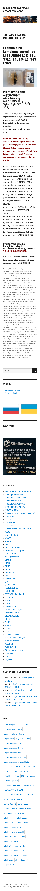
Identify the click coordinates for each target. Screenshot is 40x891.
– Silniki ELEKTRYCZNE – (16, 498)
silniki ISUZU (9, 822)
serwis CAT (28, 794)
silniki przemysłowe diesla (21, 322)
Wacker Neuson (12, 641)
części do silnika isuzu (13, 729)
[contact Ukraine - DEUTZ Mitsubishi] (29, 409)
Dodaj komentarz (22, 357)
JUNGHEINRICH (12, 588)
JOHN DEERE (11, 585)
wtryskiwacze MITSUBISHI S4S (13, 355)
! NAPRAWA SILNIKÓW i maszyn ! (20, 513)
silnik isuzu (8, 860)
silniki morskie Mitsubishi (14, 832)
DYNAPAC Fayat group (15, 550)
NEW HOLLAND (12, 616)
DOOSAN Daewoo (13, 547)
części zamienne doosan (14, 748)
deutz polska (16, 766)
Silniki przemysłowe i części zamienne (16, 9)
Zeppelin (9, 659)
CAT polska (24, 724)
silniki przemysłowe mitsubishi (16, 855)
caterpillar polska (10, 724)
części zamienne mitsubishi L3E (25, 287)
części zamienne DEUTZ (14, 743)
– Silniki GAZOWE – (14, 501)
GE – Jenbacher (12, 557)
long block (24, 771)
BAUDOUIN (10, 522)
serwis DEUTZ (10, 804)
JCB (6, 582)
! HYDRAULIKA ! (12, 510)
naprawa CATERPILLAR (14, 790)
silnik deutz (19, 813)
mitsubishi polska (14, 313)
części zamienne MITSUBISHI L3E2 (15, 290)
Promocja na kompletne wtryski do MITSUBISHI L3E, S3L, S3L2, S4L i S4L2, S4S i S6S (19, 55)
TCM (7, 631)
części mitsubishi (20, 273)
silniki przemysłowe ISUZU (14, 850)
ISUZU (8, 575)
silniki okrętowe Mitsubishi (19, 320)
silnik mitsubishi (21, 860)
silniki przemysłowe (12, 841)
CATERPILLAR (11, 535)
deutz (6, 766)
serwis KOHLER (10, 808)
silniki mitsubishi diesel (13, 827)
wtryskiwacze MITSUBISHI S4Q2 (18, 353)
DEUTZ (8, 544)
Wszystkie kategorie (19, 271)
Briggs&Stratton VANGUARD (18, 529)
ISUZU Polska (29, 766)
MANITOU (9, 603)
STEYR (8, 628)
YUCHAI (8, 656)
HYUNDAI (9, 572)
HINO (7, 566)
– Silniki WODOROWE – (15, 504)
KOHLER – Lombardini (15, 594)
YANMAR (9, 653)
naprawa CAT (29, 785)
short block (8, 813)
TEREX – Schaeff (12, 634)
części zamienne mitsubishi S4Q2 (25, 306)
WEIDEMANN (11, 647)
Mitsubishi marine (28, 776)
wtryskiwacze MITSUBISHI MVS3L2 (15, 341)
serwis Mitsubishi (23, 315)
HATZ (7, 563)
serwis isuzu (23, 804)
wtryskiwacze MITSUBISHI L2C (17, 329)
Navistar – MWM (12, 613)
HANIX (8, 560)
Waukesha (9, 644)
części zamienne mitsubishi (15, 757)
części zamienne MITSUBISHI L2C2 (18, 283)
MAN (7, 600)
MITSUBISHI (7, 271)
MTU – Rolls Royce (13, 610)
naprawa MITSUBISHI (10, 315)
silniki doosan (22, 818)
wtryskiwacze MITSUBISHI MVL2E (18, 339)
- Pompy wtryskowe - (21, 269)
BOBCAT (9, 526)
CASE (7, 532)
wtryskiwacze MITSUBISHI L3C (17, 334)
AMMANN (9, 516)
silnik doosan (9, 818)
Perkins (8, 622)
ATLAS (8, 519)
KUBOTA (9, 597)
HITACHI (9, 569)
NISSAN (8, 619)
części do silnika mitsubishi (14, 734)
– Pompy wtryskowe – (15, 494)
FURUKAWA (10, 554)
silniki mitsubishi (16, 318)
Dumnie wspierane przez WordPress (16, 887)
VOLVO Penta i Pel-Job (15, 638)
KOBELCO (9, 591)
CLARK (8, 538)
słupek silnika (9, 864)
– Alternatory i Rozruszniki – (18, 491)
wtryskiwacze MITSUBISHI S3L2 (13, 348)
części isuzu (9, 738)
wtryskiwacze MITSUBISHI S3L (20, 346)
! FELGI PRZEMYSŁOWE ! (16, 507)
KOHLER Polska (10, 771)
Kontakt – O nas (12, 390)
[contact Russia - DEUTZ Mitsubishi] (11, 409)
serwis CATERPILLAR (13, 799)
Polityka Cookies (12, 393)
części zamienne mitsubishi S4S (13, 308)
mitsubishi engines (20, 311)
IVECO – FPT (11, 578)
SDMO (8, 625)
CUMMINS (10, 541)
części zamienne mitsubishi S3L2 (17, 301)
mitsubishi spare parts (27, 313)
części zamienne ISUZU (13, 752)
